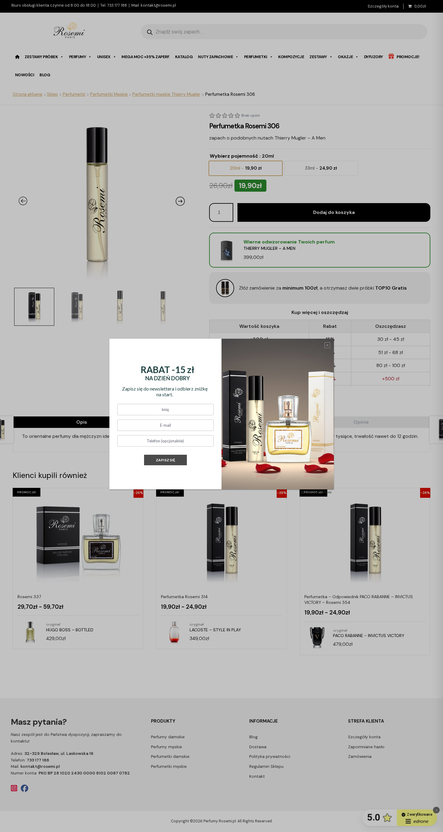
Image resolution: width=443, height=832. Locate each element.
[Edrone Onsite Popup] (221, 416)
